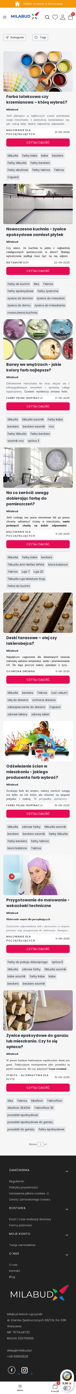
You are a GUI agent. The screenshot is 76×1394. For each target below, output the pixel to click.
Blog (12, 1277)
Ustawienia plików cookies (27, 1193)
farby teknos (41, 170)
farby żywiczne (47, 291)
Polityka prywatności (23, 1187)
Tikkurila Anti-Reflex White (25, 565)
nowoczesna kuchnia (22, 313)
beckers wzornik (34, 426)
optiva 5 (57, 962)
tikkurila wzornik (33, 419)
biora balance (58, 565)
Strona (32, 1144)
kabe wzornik (16, 976)
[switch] (67, 1388)
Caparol (13, 177)
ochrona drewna (44, 700)
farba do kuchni (18, 586)
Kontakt (14, 1271)
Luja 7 (26, 572)
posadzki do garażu (20, 1129)
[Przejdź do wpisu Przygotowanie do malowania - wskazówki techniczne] (38, 875)
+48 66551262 (16, 1356)
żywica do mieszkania (50, 305)
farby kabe (29, 156)
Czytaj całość (38, 142)
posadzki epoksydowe (22, 1115)
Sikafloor (37, 1101)
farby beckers (40, 163)
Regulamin (16, 1181)
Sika (36, 284)
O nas (13, 1265)
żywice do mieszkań (51, 298)
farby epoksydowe (20, 291)
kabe (44, 156)
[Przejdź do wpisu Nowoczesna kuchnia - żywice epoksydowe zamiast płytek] (38, 204)
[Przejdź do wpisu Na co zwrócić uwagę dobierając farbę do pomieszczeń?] (38, 467)
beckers (57, 156)
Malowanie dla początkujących (20, 132)
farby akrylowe (17, 170)
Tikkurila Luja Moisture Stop (26, 579)
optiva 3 (33, 441)
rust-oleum (59, 693)
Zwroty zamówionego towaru (29, 1199)
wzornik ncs (15, 441)
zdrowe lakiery (17, 714)
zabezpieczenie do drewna (26, 707)
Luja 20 (38, 572)
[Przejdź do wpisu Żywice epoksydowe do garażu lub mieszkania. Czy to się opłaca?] (38, 1010)
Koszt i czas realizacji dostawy (30, 1219)
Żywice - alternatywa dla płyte (27, 1077)
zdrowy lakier (40, 714)
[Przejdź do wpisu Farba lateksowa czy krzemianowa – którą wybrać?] (38, 71)
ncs (51, 426)
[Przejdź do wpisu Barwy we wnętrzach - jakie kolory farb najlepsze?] (38, 339)
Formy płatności (20, 1225)
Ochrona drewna (20, 671)
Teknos (59, 170)
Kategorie (17, 37)
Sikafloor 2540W (18, 1108)
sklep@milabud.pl (19, 1350)
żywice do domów (20, 298)
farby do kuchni (18, 284)
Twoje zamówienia (22, 1245)
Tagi (43, 37)
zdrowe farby (31, 827)
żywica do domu (19, 305)
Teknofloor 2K (44, 1108)
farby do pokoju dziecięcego (27, 962)
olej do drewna (17, 700)
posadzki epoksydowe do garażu (30, 1122)
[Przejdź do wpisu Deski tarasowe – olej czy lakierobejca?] (38, 613)
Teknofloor (54, 1101)
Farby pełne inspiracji (24, 398)
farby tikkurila (16, 163)
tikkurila (12, 156)
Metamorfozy (17, 262)
